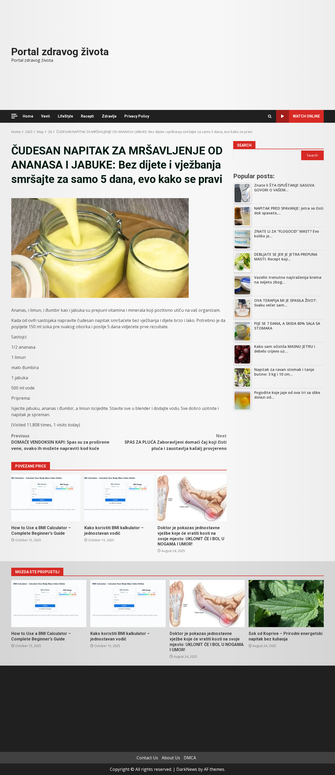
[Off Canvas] (14, 116)
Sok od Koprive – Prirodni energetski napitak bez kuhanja (286, 603)
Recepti (87, 116)
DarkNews (186, 769)
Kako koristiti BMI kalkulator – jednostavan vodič (118, 497)
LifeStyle (65, 116)
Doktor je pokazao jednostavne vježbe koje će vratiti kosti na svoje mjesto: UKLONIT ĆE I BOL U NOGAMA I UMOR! (192, 497)
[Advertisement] (278, 454)
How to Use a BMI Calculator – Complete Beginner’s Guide (45, 497)
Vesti (45, 116)
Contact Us (147, 758)
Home (28, 116)
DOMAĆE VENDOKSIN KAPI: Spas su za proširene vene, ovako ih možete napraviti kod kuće (60, 442)
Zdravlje (109, 116)
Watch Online (306, 116)
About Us (171, 758)
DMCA (190, 758)
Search (244, 145)
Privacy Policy (136, 116)
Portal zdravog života (60, 52)
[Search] (269, 116)
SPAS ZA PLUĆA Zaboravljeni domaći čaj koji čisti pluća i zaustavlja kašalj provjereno (176, 442)
